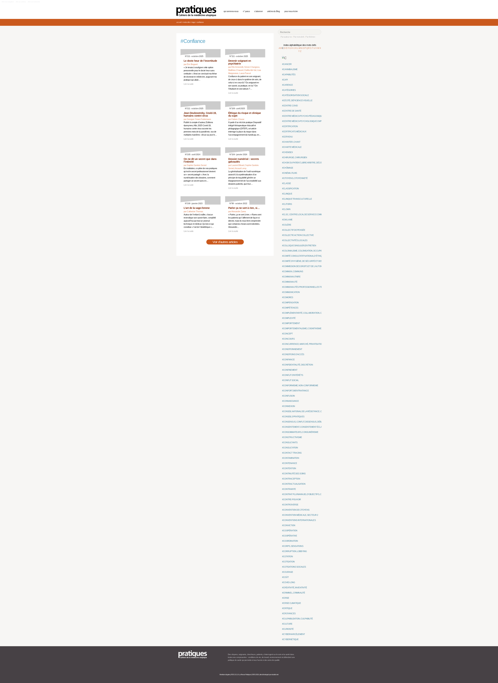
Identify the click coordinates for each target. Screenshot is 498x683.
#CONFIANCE (288, 359)
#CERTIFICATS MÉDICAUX (294, 131)
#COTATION (287, 556)
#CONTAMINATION (290, 458)
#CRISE (285, 598)
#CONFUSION (288, 396)
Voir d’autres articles (225, 242)
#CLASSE (286, 183)
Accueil (178, 22)
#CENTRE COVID (290, 106)
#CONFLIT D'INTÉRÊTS (292, 375)
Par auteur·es (286, 37)
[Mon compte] (314, 11)
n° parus (246, 11)
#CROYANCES (289, 613)
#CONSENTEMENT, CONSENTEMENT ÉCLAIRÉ (303, 427)
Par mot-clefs (298, 37)
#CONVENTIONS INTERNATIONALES (299, 520)
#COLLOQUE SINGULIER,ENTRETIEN (299, 245)
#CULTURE (287, 624)
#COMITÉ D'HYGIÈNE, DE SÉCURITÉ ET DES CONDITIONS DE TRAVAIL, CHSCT (318, 261)
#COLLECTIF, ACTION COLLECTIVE (298, 235)
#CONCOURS (288, 339)
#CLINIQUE (287, 194)
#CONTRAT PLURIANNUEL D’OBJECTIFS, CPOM (304, 494)
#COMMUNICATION (291, 292)
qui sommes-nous (231, 11)
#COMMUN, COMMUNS (292, 271)
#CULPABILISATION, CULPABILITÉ (297, 619)
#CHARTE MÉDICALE (292, 147)
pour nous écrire (291, 11)
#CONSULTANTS (290, 442)
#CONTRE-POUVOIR (291, 499)
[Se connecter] (318, 11)
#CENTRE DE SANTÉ (291, 111)
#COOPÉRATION (289, 530)
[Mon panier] (309, 11)
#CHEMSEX (287, 152)
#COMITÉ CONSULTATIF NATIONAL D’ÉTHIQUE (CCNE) (307, 256)
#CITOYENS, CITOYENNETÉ (295, 178)
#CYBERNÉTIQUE (290, 639)
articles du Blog (273, 11)
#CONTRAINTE (289, 489)
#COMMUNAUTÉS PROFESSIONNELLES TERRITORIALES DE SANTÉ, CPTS (316, 287)
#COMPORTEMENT (291, 323)
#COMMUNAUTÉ (289, 282)
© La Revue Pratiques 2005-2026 (248, 674)
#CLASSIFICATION (290, 188)
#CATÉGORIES (289, 90)
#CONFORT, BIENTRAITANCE (295, 391)
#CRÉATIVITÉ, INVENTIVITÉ (294, 587)
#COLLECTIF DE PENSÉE (293, 230)
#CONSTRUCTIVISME (292, 437)
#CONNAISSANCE (290, 401)
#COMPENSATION (290, 302)
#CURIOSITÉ (288, 629)
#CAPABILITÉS (288, 74)
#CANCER (287, 64)
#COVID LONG (288, 582)
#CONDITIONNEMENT (292, 349)
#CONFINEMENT (289, 370)
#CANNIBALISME (290, 69)
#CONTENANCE (289, 463)
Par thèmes (310, 37)
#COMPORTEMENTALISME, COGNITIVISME (301, 328)
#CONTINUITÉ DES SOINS (294, 473)
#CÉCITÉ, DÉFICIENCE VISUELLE (297, 100)
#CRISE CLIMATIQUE (291, 603)
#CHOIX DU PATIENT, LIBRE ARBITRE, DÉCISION (303, 163)
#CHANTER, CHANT (291, 142)
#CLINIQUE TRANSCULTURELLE (297, 199)
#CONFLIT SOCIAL (290, 380)
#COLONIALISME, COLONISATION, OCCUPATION (304, 251)
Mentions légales (225, 674)
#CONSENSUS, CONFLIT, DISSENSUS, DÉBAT (303, 422)
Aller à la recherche (34, 2)
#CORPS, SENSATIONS (292, 546)
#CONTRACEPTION (291, 479)
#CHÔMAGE (287, 168)
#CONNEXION (288, 406)
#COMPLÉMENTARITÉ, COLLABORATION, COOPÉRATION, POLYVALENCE (315, 313)
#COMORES (287, 297)
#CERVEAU (287, 137)
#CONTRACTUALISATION (293, 484)
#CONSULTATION (290, 448)
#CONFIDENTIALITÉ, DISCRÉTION (297, 365)
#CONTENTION (289, 468)
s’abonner (258, 11)
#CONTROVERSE (290, 505)
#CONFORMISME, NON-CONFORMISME (300, 385)
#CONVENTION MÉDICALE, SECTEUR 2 (300, 515)
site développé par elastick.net (269, 674)
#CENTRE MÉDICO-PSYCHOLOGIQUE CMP (301, 121)
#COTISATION (288, 562)
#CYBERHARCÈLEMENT (293, 634)
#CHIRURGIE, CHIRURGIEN (294, 157)
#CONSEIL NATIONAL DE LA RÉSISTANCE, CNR (303, 411)
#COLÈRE (286, 225)
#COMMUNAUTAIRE (291, 277)
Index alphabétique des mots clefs (299, 45)
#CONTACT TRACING (292, 453)
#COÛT (285, 577)
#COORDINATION (290, 541)
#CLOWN (286, 209)
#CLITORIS (287, 204)
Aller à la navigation (8, 2)
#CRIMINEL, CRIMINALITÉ (293, 593)
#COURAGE (287, 572)
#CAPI (285, 80)
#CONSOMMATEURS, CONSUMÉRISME (300, 432)
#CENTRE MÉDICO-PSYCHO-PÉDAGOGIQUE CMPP (305, 116)
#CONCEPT (287, 334)
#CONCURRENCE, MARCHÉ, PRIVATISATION (302, 344)
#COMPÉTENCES (290, 308)
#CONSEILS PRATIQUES (293, 416)
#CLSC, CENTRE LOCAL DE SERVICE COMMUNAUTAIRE (308, 214)
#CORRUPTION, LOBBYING (294, 551)
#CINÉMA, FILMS (289, 173)
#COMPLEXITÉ (289, 318)
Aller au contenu (21, 2)
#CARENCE (287, 85)
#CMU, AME (287, 220)
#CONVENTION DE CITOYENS (295, 510)
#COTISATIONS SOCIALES (294, 567)
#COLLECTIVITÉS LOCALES (294, 240)
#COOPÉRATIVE (289, 536)
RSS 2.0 (234, 674)
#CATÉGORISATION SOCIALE (295, 95)
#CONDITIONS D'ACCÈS (293, 354)
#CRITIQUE (287, 608)
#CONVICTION (288, 525)
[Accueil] (197, 11)
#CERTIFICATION (290, 126)
